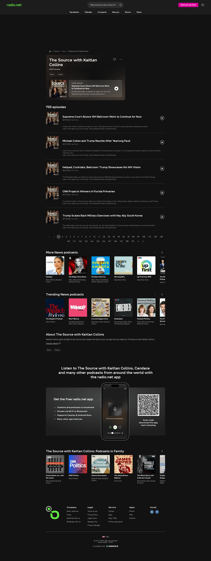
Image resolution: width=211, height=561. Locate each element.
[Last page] (143, 241)
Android (132, 518)
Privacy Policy (93, 515)
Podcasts (88, 12)
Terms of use (92, 511)
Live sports (102, 12)
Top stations (74, 12)
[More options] (120, 59)
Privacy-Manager (94, 525)
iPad (131, 515)
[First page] (49, 237)
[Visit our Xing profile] (157, 512)
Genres (128, 12)
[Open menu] (202, 4)
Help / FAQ (112, 518)
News (52, 74)
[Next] (162, 251)
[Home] (50, 51)
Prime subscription (115, 522)
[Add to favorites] (114, 59)
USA (107, 537)
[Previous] (155, 251)
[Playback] (116, 88)
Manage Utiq (92, 522)
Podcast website (52, 343)
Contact (111, 511)
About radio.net (72, 511)
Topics (139, 12)
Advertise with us (73, 518)
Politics (60, 74)
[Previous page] (54, 237)
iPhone (131, 511)
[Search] (120, 4)
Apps (110, 515)
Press (69, 515)
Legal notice (92, 518)
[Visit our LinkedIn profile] (152, 512)
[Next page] (138, 241)
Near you (115, 12)
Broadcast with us (73, 522)
